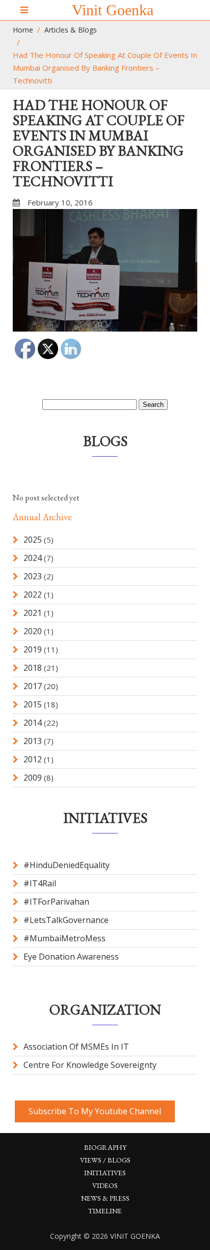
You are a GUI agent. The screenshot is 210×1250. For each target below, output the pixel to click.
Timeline (105, 1210)
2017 (32, 686)
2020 (32, 631)
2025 (32, 539)
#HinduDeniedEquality (66, 865)
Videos (105, 1185)
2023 (32, 576)
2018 (32, 667)
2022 (32, 594)
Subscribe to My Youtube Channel (95, 1111)
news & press (105, 1198)
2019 (32, 649)
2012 (32, 759)
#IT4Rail (39, 883)
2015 (32, 704)
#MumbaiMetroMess (64, 938)
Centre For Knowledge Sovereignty (89, 1064)
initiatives (105, 1172)
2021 (32, 612)
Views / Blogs (105, 1160)
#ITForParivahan (56, 901)
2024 (32, 557)
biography (105, 1147)
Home (23, 30)
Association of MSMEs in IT (76, 1046)
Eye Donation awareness (71, 956)
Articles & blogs (70, 30)
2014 (32, 722)
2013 (32, 741)
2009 (32, 777)
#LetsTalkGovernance (66, 920)
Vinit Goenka (112, 10)
